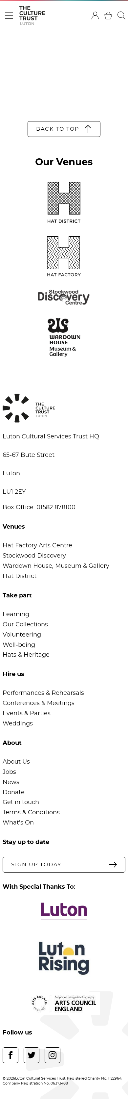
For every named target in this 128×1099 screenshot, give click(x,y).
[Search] (121, 15)
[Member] (95, 15)
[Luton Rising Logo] (64, 958)
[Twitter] (31, 1055)
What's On (18, 823)
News (11, 782)
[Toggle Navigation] (9, 15)
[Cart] (108, 15)
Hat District (19, 576)
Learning (16, 614)
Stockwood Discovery (34, 556)
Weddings (18, 724)
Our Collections (25, 625)
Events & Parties (27, 714)
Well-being (19, 645)
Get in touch (21, 802)
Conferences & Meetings (39, 703)
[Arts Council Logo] (64, 1003)
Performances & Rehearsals (43, 693)
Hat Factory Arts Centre (37, 546)
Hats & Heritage (26, 655)
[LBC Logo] (64, 911)
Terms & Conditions (31, 813)
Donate (14, 793)
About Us (16, 762)
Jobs (9, 772)
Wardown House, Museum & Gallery (56, 566)
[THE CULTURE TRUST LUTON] (32, 15)
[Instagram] (52, 1055)
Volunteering (22, 635)
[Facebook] (10, 1055)
